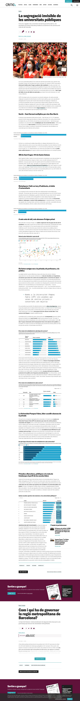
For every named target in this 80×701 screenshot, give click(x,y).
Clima (30, 4)
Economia (55, 4)
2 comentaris (24, 571)
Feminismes (35, 4)
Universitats (41, 565)
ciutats (21, 665)
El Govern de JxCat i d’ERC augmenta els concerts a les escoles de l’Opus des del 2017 (63, 531)
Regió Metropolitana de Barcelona (38, 665)
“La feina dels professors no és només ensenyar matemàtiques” (62, 542)
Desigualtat (22, 565)
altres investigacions (52, 306)
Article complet (40, 658)
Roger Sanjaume (41, 107)
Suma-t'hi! (11, 593)
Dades (20, 11)
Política (20, 4)
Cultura (50, 4)
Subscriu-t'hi (68, 1)
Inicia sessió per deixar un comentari (54, 571)
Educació (28, 565)
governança (27, 665)
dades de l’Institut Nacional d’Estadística (37, 165)
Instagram (34, 565)
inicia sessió (29, 593)
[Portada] (11, 4)
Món (41, 4)
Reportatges (22, 605)
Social (25, 4)
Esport (45, 4)
